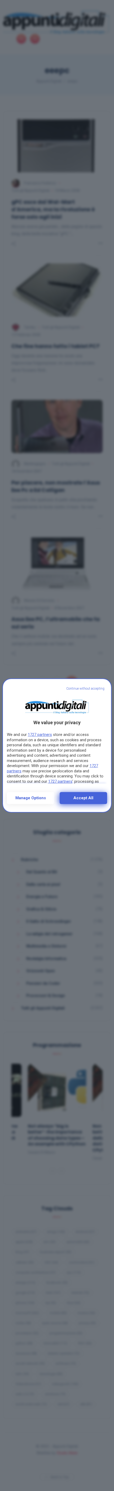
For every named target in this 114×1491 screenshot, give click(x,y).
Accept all (83, 798)
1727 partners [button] (40, 734)
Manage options (30, 798)
